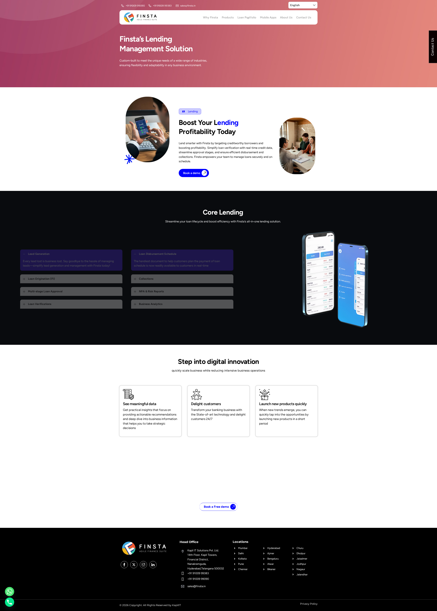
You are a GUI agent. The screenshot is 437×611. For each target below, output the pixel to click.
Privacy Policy (309, 603)
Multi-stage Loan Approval (45, 291)
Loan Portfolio (246, 17)
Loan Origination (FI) (41, 278)
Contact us (303, 17)
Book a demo (191, 173)
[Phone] (9, 602)
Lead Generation (39, 253)
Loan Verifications (39, 304)
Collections (146, 278)
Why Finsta (210, 17)
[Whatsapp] (9, 591)
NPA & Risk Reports (151, 291)
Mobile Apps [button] (268, 17)
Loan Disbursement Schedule (157, 253)
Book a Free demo (216, 507)
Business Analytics (151, 304)
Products (228, 17)
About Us (286, 17)
